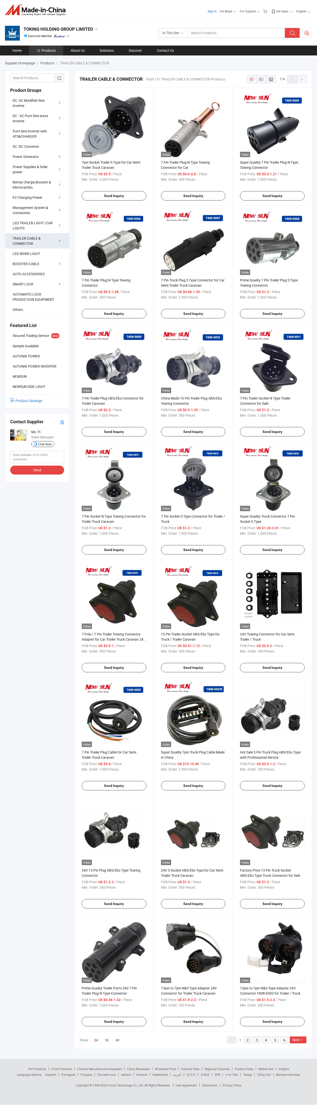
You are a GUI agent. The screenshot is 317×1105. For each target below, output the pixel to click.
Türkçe (247, 1075)
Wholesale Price (165, 1069)
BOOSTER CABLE (26, 263)
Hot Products (37, 1069)
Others (18, 309)
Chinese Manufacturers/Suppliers (99, 1069)
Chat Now (45, 444)
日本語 (205, 1075)
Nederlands (160, 1075)
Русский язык (106, 1075)
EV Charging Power (27, 197)
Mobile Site (266, 1069)
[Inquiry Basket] (265, 11)
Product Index (244, 1069)
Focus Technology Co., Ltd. (126, 1085)
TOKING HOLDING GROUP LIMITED (58, 29)
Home (17, 50)
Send (37, 470)
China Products (61, 1069)
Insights (283, 1069)
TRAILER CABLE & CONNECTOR (27, 241)
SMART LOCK (23, 284)
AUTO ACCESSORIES (29, 274)
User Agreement (186, 1085)
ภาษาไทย (231, 1075)
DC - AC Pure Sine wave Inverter (30, 118)
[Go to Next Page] (302, 79)
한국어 (190, 1075)
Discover (135, 50)
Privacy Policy (232, 1085)
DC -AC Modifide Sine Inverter (29, 103)
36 (107, 1040)
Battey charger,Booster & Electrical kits (32, 185)
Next (296, 1039)
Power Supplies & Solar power (30, 169)
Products (49, 50)
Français (86, 1075)
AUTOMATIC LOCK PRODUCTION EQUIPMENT (33, 297)
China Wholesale (138, 1069)
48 (117, 1040)
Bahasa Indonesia (288, 1075)
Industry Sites (190, 1069)
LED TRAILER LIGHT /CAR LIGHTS (33, 225)
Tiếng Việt (264, 1075)
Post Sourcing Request (307, 33)
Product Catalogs (28, 400)
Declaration (209, 1085)
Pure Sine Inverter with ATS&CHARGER (30, 134)
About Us (78, 50)
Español (50, 1075)
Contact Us (165, 50)
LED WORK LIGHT (26, 253)
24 (96, 1040)
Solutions (107, 50)
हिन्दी (217, 1075)
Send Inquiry (114, 196)
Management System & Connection (30, 210)
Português (68, 1075)
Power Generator (26, 156)
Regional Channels (217, 1069)
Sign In (212, 11)
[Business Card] (62, 422)
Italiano (126, 1075)
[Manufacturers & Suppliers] (37, 10)
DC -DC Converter (26, 146)
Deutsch (141, 1075)
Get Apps (282, 11)
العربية (177, 1075)
